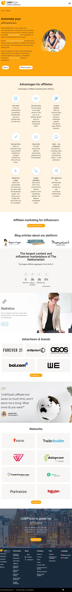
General (51, 554)
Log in (2, 564)
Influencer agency (16, 571)
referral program (14, 58)
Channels (2, 559)
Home (2, 10)
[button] (69, 3)
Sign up (2, 567)
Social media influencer (16, 578)
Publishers (3, 556)
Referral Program (42, 571)
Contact (39, 557)
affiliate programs (14, 35)
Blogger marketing (16, 582)
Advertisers (16, 561)
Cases (38, 562)
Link (12, 2)
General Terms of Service (42, 568)
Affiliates (15, 563)
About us (39, 554)
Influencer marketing (16, 555)
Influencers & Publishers (53, 557)
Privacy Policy (41, 565)
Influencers (3, 553)
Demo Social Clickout (40, 574)
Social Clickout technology (15, 41)
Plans (38, 559)
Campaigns (3, 561)
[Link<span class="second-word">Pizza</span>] (3, 2)
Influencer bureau (16, 574)
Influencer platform (16, 566)
